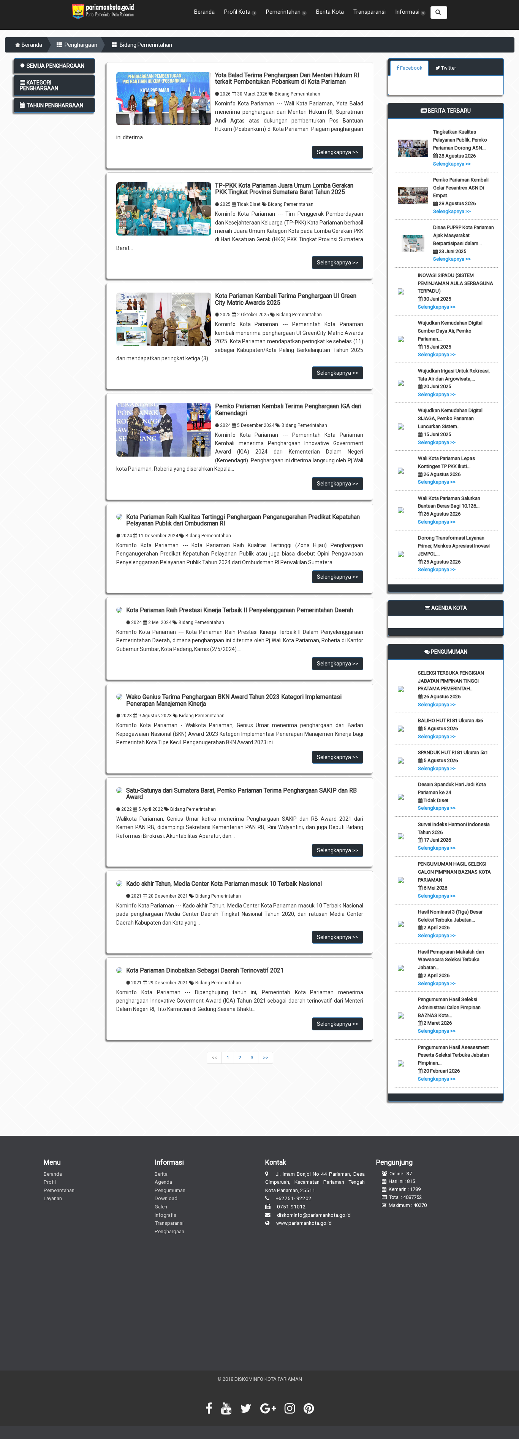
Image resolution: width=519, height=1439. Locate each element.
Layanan (53, 1198)
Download (166, 1198)
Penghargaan (80, 45)
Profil (50, 1182)
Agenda (163, 1182)
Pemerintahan (59, 1190)
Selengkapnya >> (337, 152)
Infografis (165, 1215)
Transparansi (369, 11)
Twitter (448, 68)
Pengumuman (170, 1190)
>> (265, 1057)
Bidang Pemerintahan (145, 45)
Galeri (161, 1206)
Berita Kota (330, 11)
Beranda (204, 11)
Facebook (410, 68)
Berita (161, 1174)
